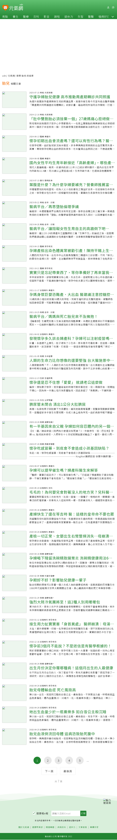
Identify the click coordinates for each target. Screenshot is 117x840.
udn (4, 75)
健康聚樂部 (37, 827)
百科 (36, 16)
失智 (80, 16)
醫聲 (91, 16)
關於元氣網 (23, 827)
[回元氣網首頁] (16, 7)
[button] (113, 16)
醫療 (26, 16)
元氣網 (11, 75)
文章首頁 (82, 827)
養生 (15, 16)
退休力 (68, 16)
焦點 (5, 16)
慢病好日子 (105, 16)
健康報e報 (42, 813)
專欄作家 (94, 827)
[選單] (113, 7)
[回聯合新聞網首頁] (5, 8)
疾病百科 (61, 827)
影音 (47, 16)
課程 (57, 16)
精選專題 (50, 827)
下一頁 (49, 771)
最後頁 (68, 771)
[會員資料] (108, 7)
